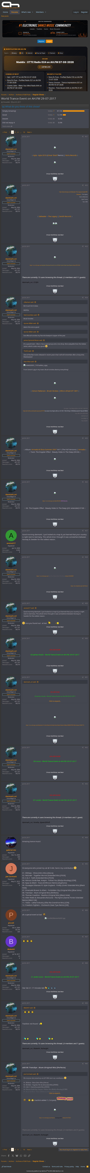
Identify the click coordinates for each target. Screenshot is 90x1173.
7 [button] (51, 111)
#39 (86, 1003)
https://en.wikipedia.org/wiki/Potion (79, 586)
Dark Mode (7, 1166)
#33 (86, 784)
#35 (86, 864)
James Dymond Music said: (33, 340)
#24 (86, 298)
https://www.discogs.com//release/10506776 (55, 725)
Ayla (35, 155)
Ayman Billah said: (30, 323)
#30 (86, 638)
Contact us (46, 1166)
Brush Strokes (52, 391)
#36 (86, 910)
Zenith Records (65, 216)
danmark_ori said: (30, 682)
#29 (86, 603)
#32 (86, 747)
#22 (86, 185)
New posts (5, 16)
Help (77, 1166)
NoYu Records (71, 155)
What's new (26, 12)
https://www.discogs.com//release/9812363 (55, 265)
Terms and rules (57, 1166)
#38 (86, 963)
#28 (86, 557)
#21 (86, 137)
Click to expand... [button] (55, 701)
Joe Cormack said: (30, 1074)
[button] (32, 12)
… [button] (20, 132)
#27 (86, 531)
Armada (81, 449)
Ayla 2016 (42, 155)
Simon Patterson (38, 391)
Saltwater (78, 194)
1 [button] (51, 115)
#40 (86, 1064)
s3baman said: (29, 302)
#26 (86, 482)
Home (5, 12)
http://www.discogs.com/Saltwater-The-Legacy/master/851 (73, 192)
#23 (86, 246)
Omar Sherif (52, 155)
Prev (5, 132)
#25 (86, 438)
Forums (14, 12)
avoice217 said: (29, 608)
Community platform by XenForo (45, 1171)
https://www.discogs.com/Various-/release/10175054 (55, 1117)
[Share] (82, 136)
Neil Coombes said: (30, 315)
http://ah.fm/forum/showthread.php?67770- (55, 411)
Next (29, 132)
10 (24, 132)
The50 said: (27, 351)
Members (40, 12)
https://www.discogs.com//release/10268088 (55, 576)
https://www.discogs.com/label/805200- (55, 501)
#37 (86, 937)
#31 (86, 677)
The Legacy (52, 216)
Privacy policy (69, 1166)
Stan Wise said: (29, 361)
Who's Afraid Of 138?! (69, 391)
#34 (86, 838)
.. (55, 180)
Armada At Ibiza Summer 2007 (44, 449)
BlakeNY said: (28, 1008)
